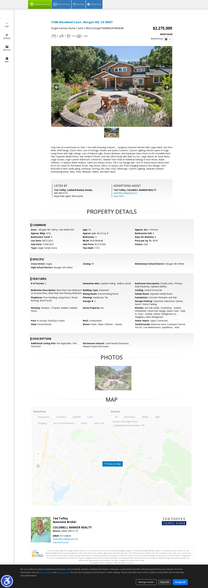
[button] (7, 581)
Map (7, 61)
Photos (7, 50)
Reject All (164, 582)
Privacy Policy (46, 572)
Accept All (180, 582)
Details (7, 38)
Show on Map (113, 463)
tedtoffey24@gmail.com (125, 193)
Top (7, 26)
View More (119, 196)
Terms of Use (63, 572)
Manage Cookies (146, 582)
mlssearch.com (60, 542)
